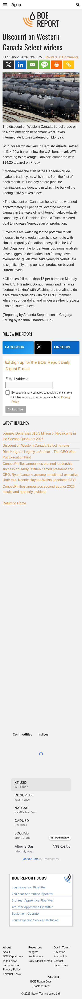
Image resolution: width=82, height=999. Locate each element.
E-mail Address (16, 379)
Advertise (59, 952)
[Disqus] (41, 561)
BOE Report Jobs (41, 981)
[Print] (56, 64)
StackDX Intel (41, 986)
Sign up (16, 4)
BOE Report (41, 14)
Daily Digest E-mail (40, 960)
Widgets (33, 952)
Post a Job (60, 956)
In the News (10, 960)
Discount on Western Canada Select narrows (36, 445)
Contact (58, 960)
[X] (8, 64)
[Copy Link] (68, 64)
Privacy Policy (12, 969)
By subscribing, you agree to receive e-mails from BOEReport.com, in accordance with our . (41, 397)
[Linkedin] (20, 64)
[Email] (32, 64)
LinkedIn (62, 347)
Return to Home (14, 503)
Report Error (61, 965)
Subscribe (15, 409)
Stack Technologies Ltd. (46, 993)
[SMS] (44, 64)
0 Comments (68, 57)
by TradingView (41, 858)
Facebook (14, 347)
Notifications (36, 956)
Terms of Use (11, 965)
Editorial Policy (12, 974)
